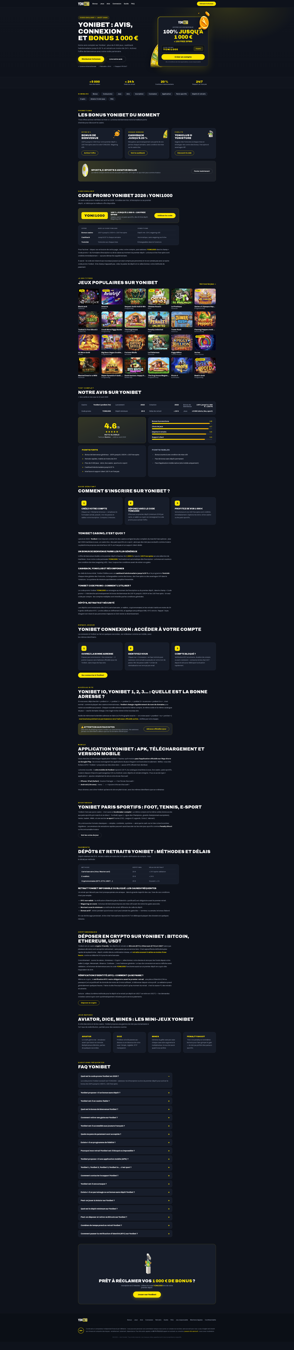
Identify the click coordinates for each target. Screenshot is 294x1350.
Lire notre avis (115, 59)
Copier (198, 49)
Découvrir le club (184, 153)
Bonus (95, 4)
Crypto (82, 99)
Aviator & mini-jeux (98, 99)
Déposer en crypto (89, 1003)
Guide (126, 4)
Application (166, 94)
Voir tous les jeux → (207, 284)
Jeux (102, 4)
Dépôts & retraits (199, 94)
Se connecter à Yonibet (93, 675)
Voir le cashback (138, 153)
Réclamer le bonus (91, 59)
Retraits (158, 1320)
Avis (108, 4)
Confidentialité (210, 1320)
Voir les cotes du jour (90, 835)
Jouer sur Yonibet (147, 1294)
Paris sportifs (181, 94)
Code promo (107, 94)
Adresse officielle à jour (156, 729)
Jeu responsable (182, 1320)
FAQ (132, 4)
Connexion (117, 4)
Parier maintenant (202, 171)
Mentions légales (196, 1320)
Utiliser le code (165, 215)
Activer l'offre (90, 153)
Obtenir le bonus (206, 4)
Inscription (139, 94)
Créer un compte (183, 57)
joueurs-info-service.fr (191, 1331)
